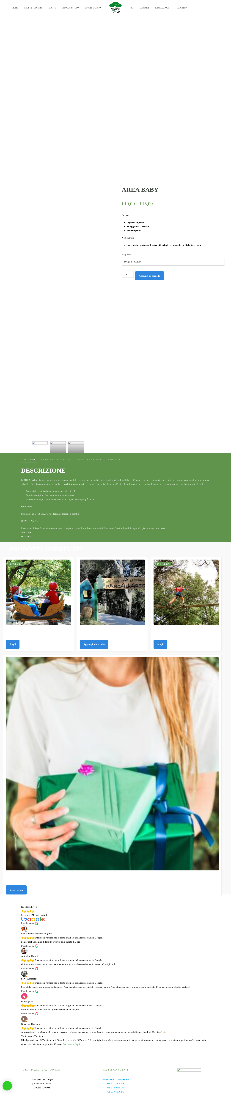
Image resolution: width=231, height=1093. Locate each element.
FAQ (131, 8)
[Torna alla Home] (115, 8)
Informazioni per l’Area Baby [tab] (56, 459)
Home (15, 8)
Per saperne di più (71, 1044)
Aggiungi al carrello (149, 276)
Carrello (182, 8)
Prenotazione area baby (33, 514)
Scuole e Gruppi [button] (93, 8)
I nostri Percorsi (33, 8)
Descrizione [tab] (29, 459)
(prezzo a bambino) (63, 514)
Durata (126, 255)
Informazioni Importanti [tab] (89, 459)
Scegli (13, 644)
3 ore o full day (53, 514)
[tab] (40, 447)
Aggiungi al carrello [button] (94, 644)
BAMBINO (26, 536)
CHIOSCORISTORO (70, 8)
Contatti (144, 8)
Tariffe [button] (52, 8)
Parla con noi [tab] (114, 459)
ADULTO (26, 532)
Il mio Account (163, 8)
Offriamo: (26, 506)
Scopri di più (16, 890)
